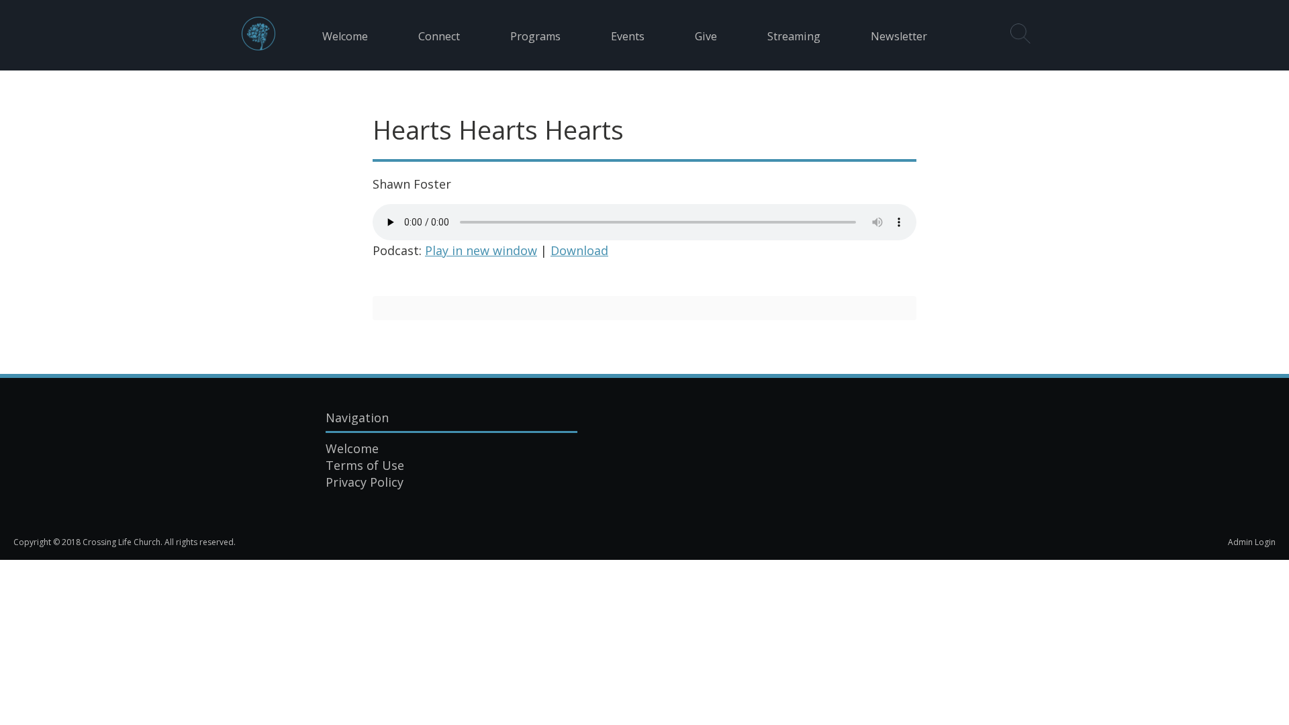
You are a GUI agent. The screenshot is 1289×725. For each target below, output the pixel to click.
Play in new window (481, 250)
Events (627, 36)
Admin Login (1252, 542)
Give (706, 36)
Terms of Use (365, 465)
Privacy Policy (364, 482)
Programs (535, 36)
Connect (439, 36)
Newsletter (899, 36)
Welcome (345, 36)
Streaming (793, 36)
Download (579, 250)
